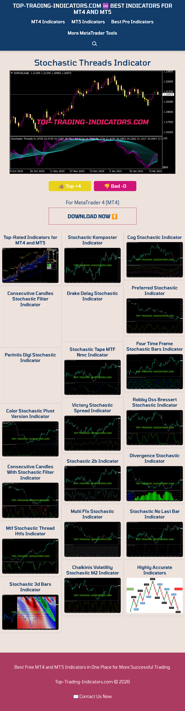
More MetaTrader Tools (92, 33)
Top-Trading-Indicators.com (84, 681)
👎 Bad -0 (115, 186)
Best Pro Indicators (132, 21)
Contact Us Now (95, 696)
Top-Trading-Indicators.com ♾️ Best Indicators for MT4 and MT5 (92, 8)
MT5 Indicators (88, 21)
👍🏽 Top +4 (70, 186)
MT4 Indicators (48, 21)
